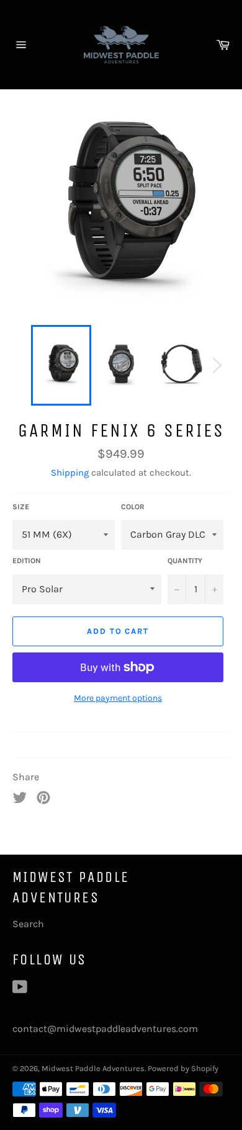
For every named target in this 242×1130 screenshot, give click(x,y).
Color (133, 506)
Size (20, 506)
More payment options (118, 698)
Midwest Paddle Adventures (93, 1068)
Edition (26, 560)
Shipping (70, 472)
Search (28, 924)
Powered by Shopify (183, 1068)
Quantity (185, 560)
